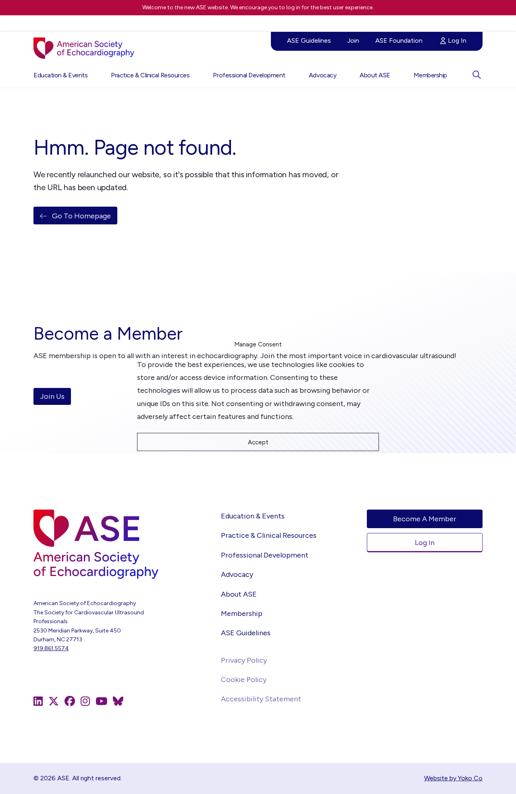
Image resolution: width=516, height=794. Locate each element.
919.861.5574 (51, 648)
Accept (258, 442)
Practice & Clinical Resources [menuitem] (150, 75)
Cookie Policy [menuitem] (243, 679)
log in (293, 7)
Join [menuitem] (353, 40)
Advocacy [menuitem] (322, 75)
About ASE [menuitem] (375, 75)
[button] (476, 75)
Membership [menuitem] (430, 75)
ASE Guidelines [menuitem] (309, 40)
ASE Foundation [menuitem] (398, 40)
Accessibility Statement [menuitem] (261, 698)
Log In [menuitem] (457, 40)
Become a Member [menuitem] (424, 518)
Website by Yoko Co (453, 778)
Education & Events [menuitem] (60, 75)
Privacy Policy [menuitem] (244, 660)
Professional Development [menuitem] (249, 75)
